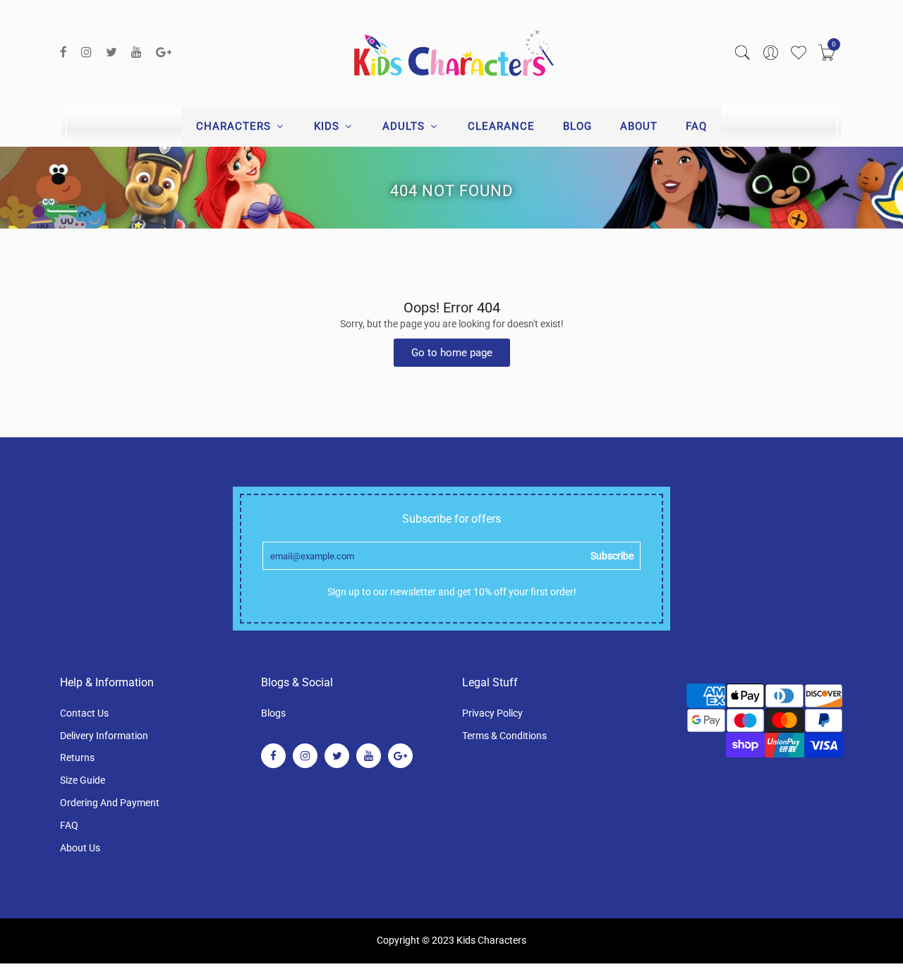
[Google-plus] (163, 52)
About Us (80, 847)
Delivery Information (104, 735)
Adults (405, 126)
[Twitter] (111, 52)
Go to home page (451, 352)
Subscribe (612, 555)
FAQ (696, 126)
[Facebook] (63, 52)
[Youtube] (136, 52)
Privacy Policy (492, 713)
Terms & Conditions (504, 735)
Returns (77, 757)
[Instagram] (86, 52)
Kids (328, 126)
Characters (235, 126)
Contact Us (84, 713)
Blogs (273, 713)
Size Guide (82, 780)
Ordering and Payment (109, 802)
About (638, 126)
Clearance (501, 126)
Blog (577, 126)
